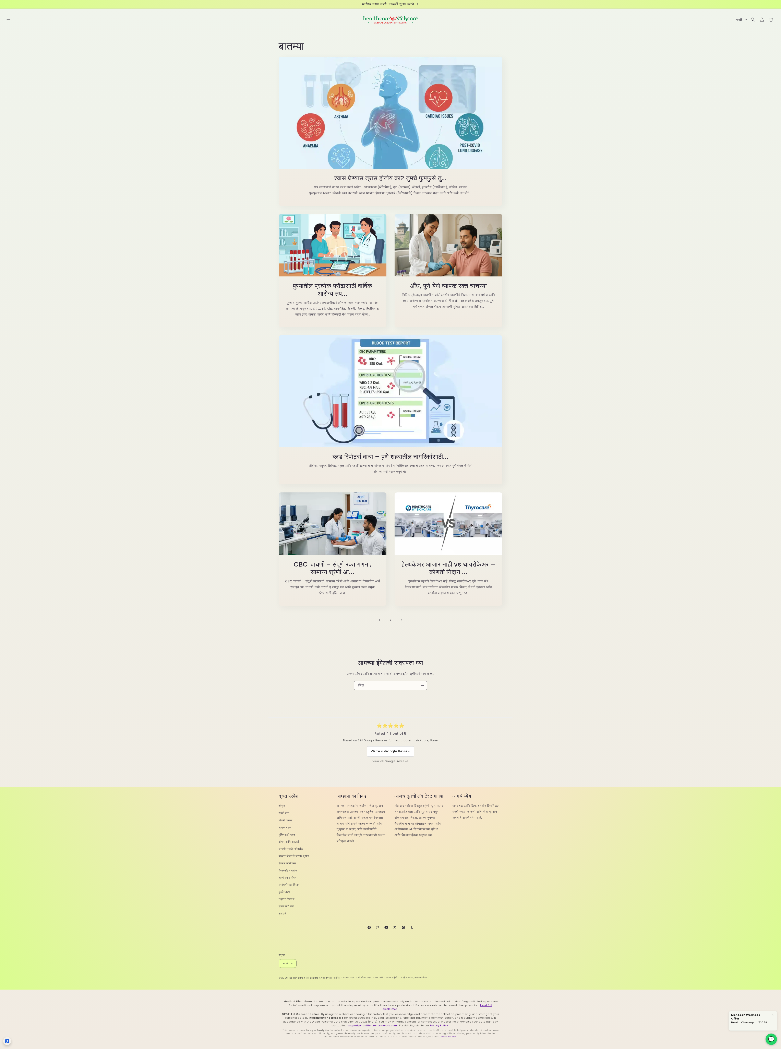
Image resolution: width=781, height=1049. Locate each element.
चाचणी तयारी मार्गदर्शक (291, 849)
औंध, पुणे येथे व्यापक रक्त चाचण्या (448, 286)
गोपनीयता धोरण (364, 977)
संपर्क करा (284, 813)
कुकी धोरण (284, 892)
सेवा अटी (379, 977)
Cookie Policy (447, 1036)
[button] (8, 19)
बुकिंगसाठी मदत (287, 835)
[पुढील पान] (401, 620)
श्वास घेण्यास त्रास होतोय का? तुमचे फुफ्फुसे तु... (390, 178)
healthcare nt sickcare (304, 977)
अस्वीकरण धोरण (288, 878)
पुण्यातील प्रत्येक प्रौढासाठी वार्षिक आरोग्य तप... (332, 290)
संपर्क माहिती (391, 977)
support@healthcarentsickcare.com (373, 1025)
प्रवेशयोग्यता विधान (289, 885)
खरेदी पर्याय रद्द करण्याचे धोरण (414, 977)
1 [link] (379, 620)
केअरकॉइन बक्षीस (288, 870)
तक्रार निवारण (287, 899)
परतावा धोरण (349, 977)
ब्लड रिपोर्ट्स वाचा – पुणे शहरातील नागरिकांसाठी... (390, 456)
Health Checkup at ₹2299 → (749, 1020)
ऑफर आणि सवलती (289, 842)
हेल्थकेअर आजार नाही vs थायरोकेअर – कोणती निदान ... (448, 568)
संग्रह (282, 806)
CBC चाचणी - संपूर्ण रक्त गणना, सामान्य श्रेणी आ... (332, 568)
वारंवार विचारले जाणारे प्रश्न (294, 856)
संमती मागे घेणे (286, 906)
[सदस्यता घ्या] (422, 685)
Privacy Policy (439, 1025)
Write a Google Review (390, 751)
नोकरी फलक (285, 820)
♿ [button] (7, 1041)
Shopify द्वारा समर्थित (329, 977)
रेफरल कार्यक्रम (287, 863)
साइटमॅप (283, 913)
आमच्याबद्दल (285, 827)
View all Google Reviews (390, 761)
